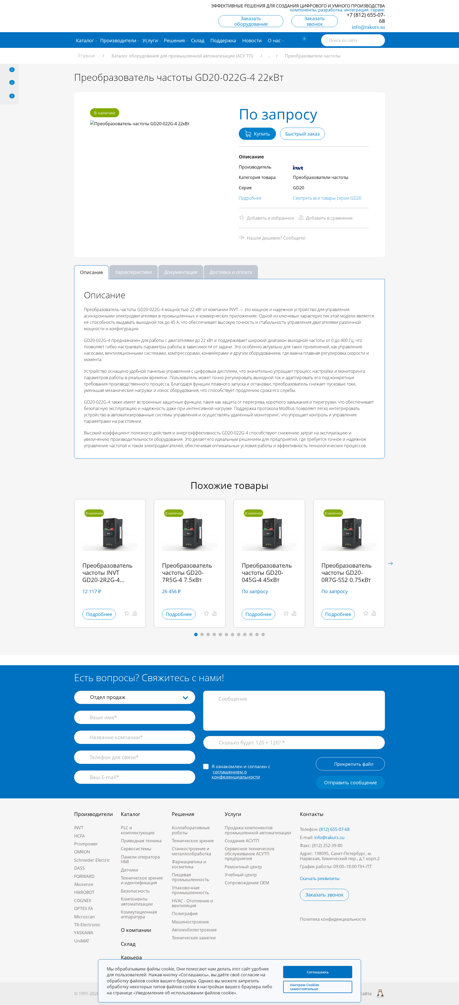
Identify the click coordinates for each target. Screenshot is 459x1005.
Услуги (233, 814)
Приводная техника (141, 841)
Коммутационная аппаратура (139, 914)
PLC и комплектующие (138, 830)
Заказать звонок (314, 21)
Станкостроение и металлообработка (191, 851)
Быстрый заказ (302, 134)
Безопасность (135, 891)
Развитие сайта (356, 993)
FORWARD (84, 876)
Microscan (84, 917)
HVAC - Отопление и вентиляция (192, 903)
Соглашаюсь (318, 972)
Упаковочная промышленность (190, 890)
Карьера (131, 957)
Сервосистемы (136, 849)
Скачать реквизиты (319, 878)
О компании (136, 930)
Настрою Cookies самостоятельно (304, 986)
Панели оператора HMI (140, 859)
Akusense (83, 884)
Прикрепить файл (353, 764)
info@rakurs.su (368, 27)
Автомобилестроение (194, 930)
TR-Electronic (87, 925)
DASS (79, 868)
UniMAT (81, 941)
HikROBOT (84, 892)
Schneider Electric (92, 860)
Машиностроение (190, 922)
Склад (128, 943)
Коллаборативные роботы (191, 830)
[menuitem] (198, 40)
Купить (262, 134)
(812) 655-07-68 (334, 829)
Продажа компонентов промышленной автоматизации (258, 830)
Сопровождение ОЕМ (247, 883)
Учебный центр (241, 875)
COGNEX (82, 900)
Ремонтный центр (243, 867)
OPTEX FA (83, 908)
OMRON (82, 852)
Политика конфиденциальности (333, 919)
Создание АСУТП (242, 841)
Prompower (86, 844)
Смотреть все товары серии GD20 (327, 198)
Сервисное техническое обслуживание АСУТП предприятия (249, 853)
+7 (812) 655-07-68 (366, 17)
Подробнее (250, 198)
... (269, 56)
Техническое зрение (193, 841)
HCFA (79, 836)
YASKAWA (83, 933)
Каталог (130, 814)
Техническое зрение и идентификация (142, 880)
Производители (93, 814)
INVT (78, 828)
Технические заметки (194, 938)
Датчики (129, 870)
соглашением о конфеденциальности (236, 774)
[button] (390, 563)
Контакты (312, 814)
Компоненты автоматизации (137, 901)
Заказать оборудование (251, 21)
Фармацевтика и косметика (189, 864)
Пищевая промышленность (190, 877)
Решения (183, 814)
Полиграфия (185, 913)
